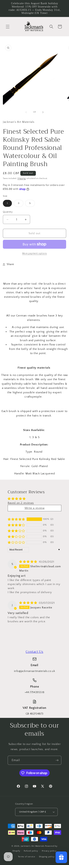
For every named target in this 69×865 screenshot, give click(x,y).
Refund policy (31, 851)
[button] (7, 26)
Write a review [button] (34, 508)
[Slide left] (26, 112)
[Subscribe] (57, 760)
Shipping (21, 178)
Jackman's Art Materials (32, 846)
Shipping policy (47, 857)
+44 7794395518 (34, 692)
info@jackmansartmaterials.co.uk (34, 671)
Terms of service (26, 857)
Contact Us (34, 652)
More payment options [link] (34, 253)
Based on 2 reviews (21, 503)
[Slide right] (43, 112)
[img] (28, 561)
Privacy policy (49, 851)
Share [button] (10, 264)
